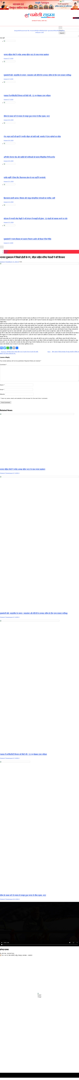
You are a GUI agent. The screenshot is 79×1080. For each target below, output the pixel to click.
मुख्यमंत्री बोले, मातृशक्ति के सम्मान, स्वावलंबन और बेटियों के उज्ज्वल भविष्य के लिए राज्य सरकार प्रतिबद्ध (37, 75)
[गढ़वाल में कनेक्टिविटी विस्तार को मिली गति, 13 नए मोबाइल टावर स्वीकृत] (9, 82)
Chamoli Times (4, 262)
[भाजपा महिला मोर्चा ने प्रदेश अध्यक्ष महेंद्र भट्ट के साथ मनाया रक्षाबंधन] (9, 41)
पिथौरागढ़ (59, 30)
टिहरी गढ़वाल (48, 30)
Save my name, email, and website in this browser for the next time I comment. (24, 398)
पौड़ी (37, 30)
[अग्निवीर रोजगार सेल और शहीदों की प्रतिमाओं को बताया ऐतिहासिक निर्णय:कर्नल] (9, 143)
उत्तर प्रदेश (41, 32)
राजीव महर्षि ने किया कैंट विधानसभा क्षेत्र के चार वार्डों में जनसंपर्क (25, 177)
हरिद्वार (43, 30)
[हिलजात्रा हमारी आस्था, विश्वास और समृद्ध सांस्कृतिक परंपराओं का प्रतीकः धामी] (9, 184)
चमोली (19, 30)
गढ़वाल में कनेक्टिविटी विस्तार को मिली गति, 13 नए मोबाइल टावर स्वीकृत (27, 95)
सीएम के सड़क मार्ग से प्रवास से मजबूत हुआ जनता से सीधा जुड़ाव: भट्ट (27, 116)
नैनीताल (55, 30)
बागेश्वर (63, 30)
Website (2, 394)
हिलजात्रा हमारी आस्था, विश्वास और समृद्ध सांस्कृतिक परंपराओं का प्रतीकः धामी (29, 198)
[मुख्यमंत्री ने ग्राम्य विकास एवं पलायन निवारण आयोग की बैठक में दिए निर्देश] (9, 225)
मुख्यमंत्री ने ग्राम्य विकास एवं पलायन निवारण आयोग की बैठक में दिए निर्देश (27, 239)
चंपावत (52, 30)
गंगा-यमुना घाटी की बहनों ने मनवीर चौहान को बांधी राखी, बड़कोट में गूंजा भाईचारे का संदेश (32, 136)
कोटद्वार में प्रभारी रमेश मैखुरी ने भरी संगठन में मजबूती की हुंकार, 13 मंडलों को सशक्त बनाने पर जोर (35, 218)
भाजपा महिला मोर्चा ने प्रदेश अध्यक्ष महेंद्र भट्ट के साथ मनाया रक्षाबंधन (26, 54)
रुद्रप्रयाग (23, 30)
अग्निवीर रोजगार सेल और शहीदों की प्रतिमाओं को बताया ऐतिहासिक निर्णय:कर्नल (29, 157)
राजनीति (40, 30)
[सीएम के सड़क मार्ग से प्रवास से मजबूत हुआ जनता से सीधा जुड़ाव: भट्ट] (9, 102)
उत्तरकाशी (34, 30)
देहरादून (16, 30)
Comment (3, 364)
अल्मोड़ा (37, 32)
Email (2, 389)
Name (2, 385)
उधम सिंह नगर (28, 30)
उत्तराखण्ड (6, 251)
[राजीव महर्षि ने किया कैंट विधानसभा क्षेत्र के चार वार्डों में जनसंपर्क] (9, 164)
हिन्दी (63, 1)
